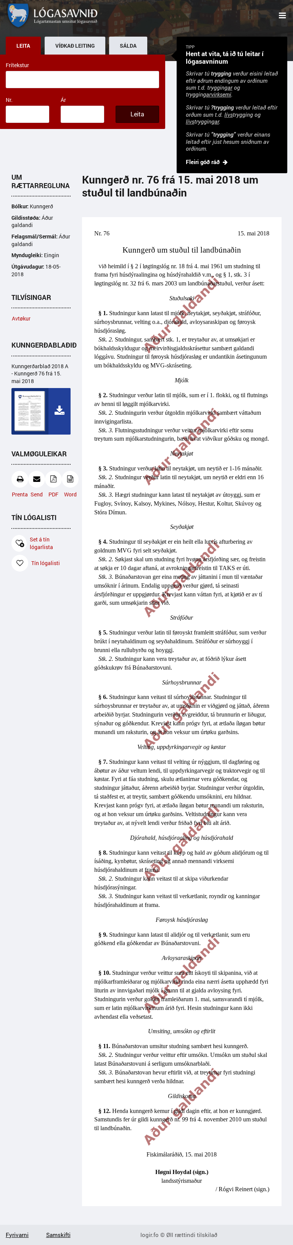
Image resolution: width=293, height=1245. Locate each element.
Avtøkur (21, 318)
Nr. (9, 99)
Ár (63, 99)
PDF (53, 494)
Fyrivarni (17, 1235)
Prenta (20, 494)
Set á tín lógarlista (41, 543)
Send (37, 494)
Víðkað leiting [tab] (75, 45)
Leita (137, 114)
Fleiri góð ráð (203, 162)
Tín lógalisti (45, 563)
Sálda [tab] (128, 45)
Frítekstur (17, 65)
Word (70, 494)
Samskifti (58, 1235)
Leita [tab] (23, 45)
